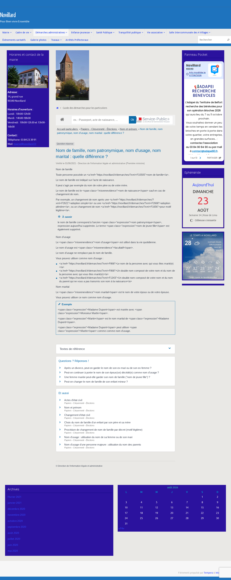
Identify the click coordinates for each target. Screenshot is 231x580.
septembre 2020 (17, 527)
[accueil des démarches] (62, 119)
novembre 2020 (16, 515)
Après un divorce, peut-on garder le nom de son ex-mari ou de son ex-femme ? (108, 367)
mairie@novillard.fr (25, 144)
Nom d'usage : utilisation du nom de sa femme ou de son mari (98, 437)
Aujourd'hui (203, 184)
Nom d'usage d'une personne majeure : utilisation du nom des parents (102, 444)
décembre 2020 (16, 509)
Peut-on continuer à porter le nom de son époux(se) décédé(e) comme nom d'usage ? (111, 372)
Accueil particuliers (67, 129)
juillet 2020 (14, 539)
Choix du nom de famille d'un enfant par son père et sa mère (97, 422)
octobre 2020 (15, 521)
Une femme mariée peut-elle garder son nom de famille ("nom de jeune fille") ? (107, 377)
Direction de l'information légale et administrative (80, 466)
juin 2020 (13, 545)
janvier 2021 (14, 503)
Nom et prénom (129, 129)
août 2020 (13, 533)
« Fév (121, 528)
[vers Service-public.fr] (151, 120)
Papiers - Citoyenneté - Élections (99, 129)
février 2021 (14, 497)
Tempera (208, 572)
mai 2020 (13, 551)
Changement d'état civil (77, 415)
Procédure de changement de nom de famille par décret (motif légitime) (103, 429)
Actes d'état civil (73, 400)
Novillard (8, 15)
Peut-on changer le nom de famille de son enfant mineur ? (96, 381)
